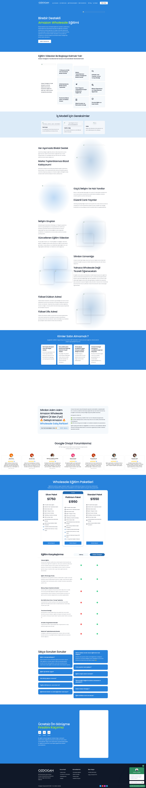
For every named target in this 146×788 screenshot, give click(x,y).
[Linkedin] (107, 786)
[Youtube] (102, 786)
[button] (55, 661)
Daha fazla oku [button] (11, 468)
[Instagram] (105, 786)
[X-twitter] (100, 786)
